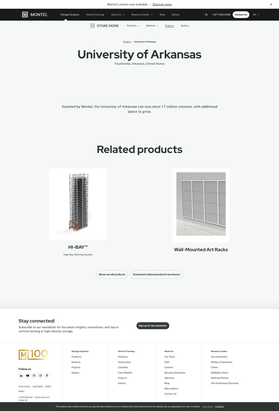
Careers (168, 367)
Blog (162, 14)
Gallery (176, 14)
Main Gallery (171, 388)
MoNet (48, 386)
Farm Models (125, 372)
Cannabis (123, 367)
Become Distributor (174, 372)
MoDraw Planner (220, 378)
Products (132, 25)
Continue (219, 406)
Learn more (207, 406)
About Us (116, 14)
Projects (169, 25)
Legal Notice (38, 386)
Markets (150, 25)
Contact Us (241, 14)
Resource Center (140, 14)
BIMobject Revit (219, 372)
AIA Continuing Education (225, 383)
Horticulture (124, 362)
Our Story (169, 356)
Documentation (219, 356)
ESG (166, 362)
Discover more (162, 4)
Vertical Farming (95, 14)
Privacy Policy (24, 386)
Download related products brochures (156, 274)
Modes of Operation (221, 362)
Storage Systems (69, 14)
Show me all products (112, 274)
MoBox (21, 391)
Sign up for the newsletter (153, 325)
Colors (214, 367)
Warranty (169, 378)
